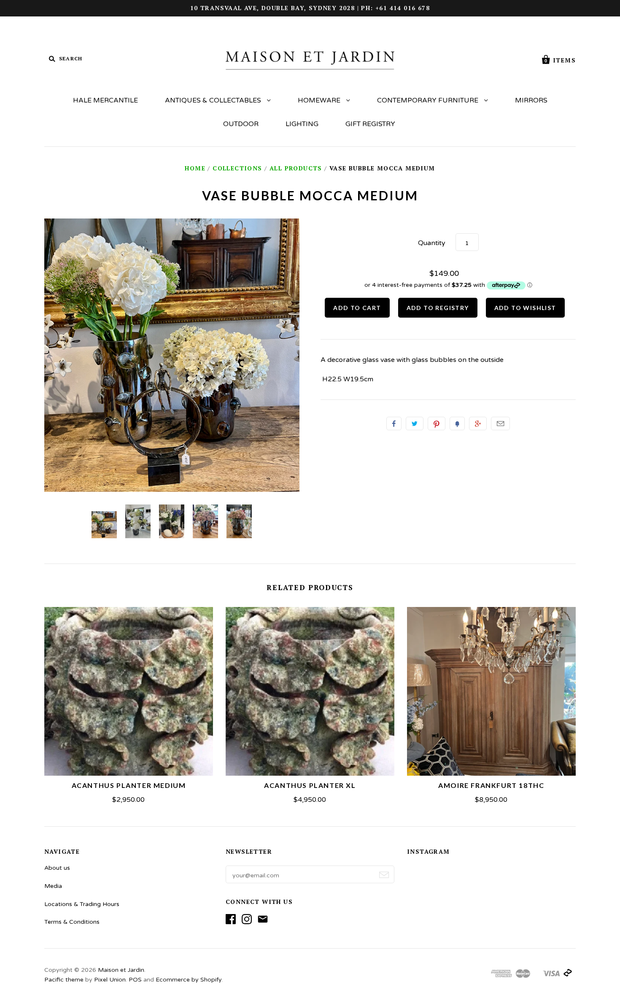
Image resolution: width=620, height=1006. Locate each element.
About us (57, 867)
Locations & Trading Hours (81, 904)
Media (53, 886)
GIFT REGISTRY (370, 124)
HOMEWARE (320, 100)
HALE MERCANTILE (105, 100)
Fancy (457, 423)
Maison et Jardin (121, 970)
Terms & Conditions (72, 921)
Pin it (436, 423)
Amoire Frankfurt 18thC (491, 785)
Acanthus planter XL (310, 785)
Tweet (414, 423)
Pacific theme (64, 979)
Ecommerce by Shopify (188, 979)
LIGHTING (302, 124)
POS (135, 979)
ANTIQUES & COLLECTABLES (214, 100)
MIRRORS (531, 100)
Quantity (431, 243)
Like (394, 423)
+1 (478, 423)
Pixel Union (110, 979)
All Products (296, 168)
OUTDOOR (241, 124)
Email (500, 423)
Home (195, 168)
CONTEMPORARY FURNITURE (428, 100)
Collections (237, 168)
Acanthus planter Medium (129, 785)
